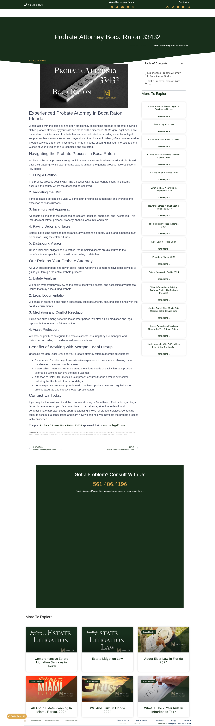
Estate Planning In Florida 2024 (164, 272)
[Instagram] (133, 7)
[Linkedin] (128, 7)
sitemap (161, 723)
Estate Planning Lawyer (36, 720)
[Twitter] (117, 7)
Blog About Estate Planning (141, 45)
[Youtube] (122, 7)
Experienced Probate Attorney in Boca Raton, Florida (164, 74)
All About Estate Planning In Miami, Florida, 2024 (51, 710)
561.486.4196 (110, 484)
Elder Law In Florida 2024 (163, 241)
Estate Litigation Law (164, 124)
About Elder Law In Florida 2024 (163, 139)
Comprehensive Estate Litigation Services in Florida (51, 662)
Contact (187, 720)
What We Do (142, 720)
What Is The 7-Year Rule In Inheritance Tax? (163, 710)
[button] (182, 63)
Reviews (159, 720)
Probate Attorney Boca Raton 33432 (61, 425)
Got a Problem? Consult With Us (164, 83)
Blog (173, 720)
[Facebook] (112, 7)
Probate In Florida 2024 (163, 257)
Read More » (164, 116)
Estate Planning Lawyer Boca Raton (51, 720)
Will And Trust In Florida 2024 (163, 172)
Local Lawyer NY (136, 723)
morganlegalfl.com (114, 425)
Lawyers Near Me (123, 723)
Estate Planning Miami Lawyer (71, 720)
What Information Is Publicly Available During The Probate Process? (164, 290)
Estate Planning (37, 60)
